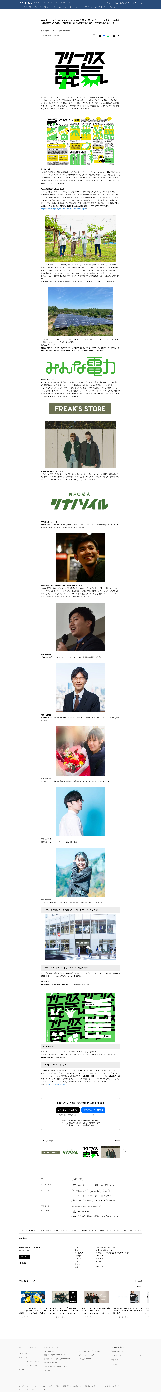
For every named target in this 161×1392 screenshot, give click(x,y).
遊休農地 (88, 1200)
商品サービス (77, 1179)
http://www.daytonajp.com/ (105, 1247)
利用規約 (57, 1386)
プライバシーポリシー (33, 1386)
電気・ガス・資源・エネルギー (106, 1185)
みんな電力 (95, 1191)
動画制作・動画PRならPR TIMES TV (54, 1355)
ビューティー (63, 7)
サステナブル (95, 1196)
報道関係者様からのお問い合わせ (72, 1386)
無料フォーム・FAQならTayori (88, 1355)
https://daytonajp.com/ (57, 1084)
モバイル (38, 7)
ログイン (134, 3)
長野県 (106, 1196)
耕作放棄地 (77, 1200)
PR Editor (47, 1371)
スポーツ (112, 7)
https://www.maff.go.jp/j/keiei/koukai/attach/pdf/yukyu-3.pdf (63, 209)
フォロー (24, 1257)
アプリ (45, 7)
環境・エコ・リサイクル (82, 1185)
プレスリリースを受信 (110, 3)
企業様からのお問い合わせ (93, 1386)
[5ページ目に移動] (119, 1140)
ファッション (74, 7)
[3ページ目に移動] (117, 1140)
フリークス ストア (79, 1196)
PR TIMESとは (23, 1353)
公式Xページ (114, 1360)
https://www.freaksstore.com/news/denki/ (85, 1206)
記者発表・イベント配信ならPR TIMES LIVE (57, 1359)
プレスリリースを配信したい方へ (29, 1365)
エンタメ (53, 7)
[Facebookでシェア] (104, 35)
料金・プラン (23, 1357)
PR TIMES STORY (49, 1351)
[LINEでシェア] (108, 35)
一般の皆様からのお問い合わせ (112, 1386)
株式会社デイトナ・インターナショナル (54, 1230)
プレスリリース (33, 1230)
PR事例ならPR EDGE (85, 1359)
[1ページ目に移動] (115, 1140)
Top (20, 7)
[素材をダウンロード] (114, 35)
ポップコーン (100, 1200)
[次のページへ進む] (125, 1151)
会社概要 (21, 1386)
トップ (22, 1230)
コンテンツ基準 (47, 1386)
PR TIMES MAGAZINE (50, 1363)
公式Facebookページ (117, 1351)
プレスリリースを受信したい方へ (29, 1361)
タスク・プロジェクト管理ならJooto (89, 1351)
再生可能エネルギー (80, 1191)
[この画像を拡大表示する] (50, 1152)
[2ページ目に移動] (116, 1140)
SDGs (106, 1191)
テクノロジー (28, 7)
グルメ (105, 7)
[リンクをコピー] (118, 35)
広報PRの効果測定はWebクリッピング (55, 1367)
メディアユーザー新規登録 (93, 1110)
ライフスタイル (86, 7)
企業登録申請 (124, 3)
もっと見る (138, 1281)
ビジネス (97, 7)
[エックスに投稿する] (100, 35)
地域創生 (112, 1200)
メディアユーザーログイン (68, 1110)
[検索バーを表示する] (140, 2)
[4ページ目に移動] (118, 1140)
